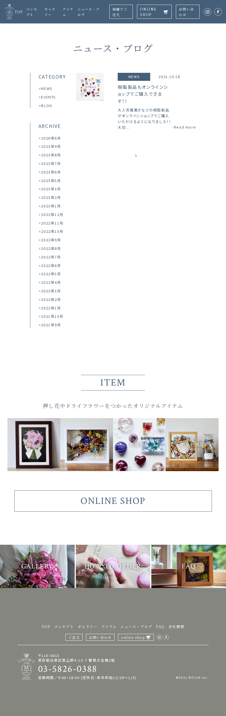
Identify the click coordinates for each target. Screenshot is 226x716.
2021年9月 (51, 324)
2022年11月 (52, 223)
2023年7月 (51, 163)
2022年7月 (51, 257)
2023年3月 (51, 188)
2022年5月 (51, 273)
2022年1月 (51, 308)
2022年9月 (51, 239)
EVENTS (48, 97)
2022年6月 (51, 265)
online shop (133, 637)
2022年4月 (51, 282)
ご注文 (74, 637)
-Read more (184, 127)
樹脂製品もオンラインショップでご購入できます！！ (143, 94)
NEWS (46, 88)
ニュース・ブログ (136, 626)
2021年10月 (52, 316)
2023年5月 (51, 180)
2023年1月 (51, 206)
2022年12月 (52, 214)
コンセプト (64, 626)
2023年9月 (51, 146)
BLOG (46, 105)
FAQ (160, 626)
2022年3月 (51, 290)
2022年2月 (51, 299)
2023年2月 (51, 197)
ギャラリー (88, 626)
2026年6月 (51, 138)
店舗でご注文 (119, 12)
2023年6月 (51, 172)
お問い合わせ (186, 12)
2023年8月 (51, 154)
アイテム (109, 626)
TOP (19, 11)
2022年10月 (52, 231)
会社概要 (176, 626)
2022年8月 (51, 248)
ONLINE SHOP (148, 12)
